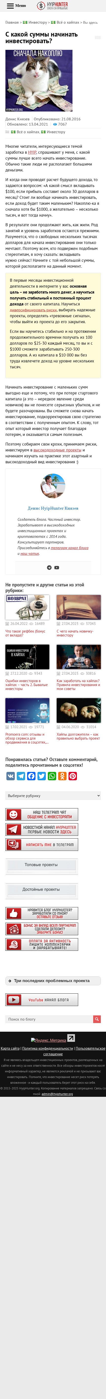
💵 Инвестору (53, 131)
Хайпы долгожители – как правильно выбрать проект (78, 736)
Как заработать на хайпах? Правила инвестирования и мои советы (78, 685)
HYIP (32, 152)
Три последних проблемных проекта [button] (51, 980)
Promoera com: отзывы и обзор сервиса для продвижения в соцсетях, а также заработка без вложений (27, 738)
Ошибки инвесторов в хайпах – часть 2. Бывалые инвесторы (26, 685)
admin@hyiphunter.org (57, 1094)
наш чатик (29, 553)
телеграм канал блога (69, 547)
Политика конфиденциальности (47, 1048)
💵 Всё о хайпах (25, 131)
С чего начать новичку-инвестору (75, 633)
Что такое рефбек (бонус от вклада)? (25, 633)
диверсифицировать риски (33, 309)
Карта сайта (10, 1048)
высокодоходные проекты (57, 450)
